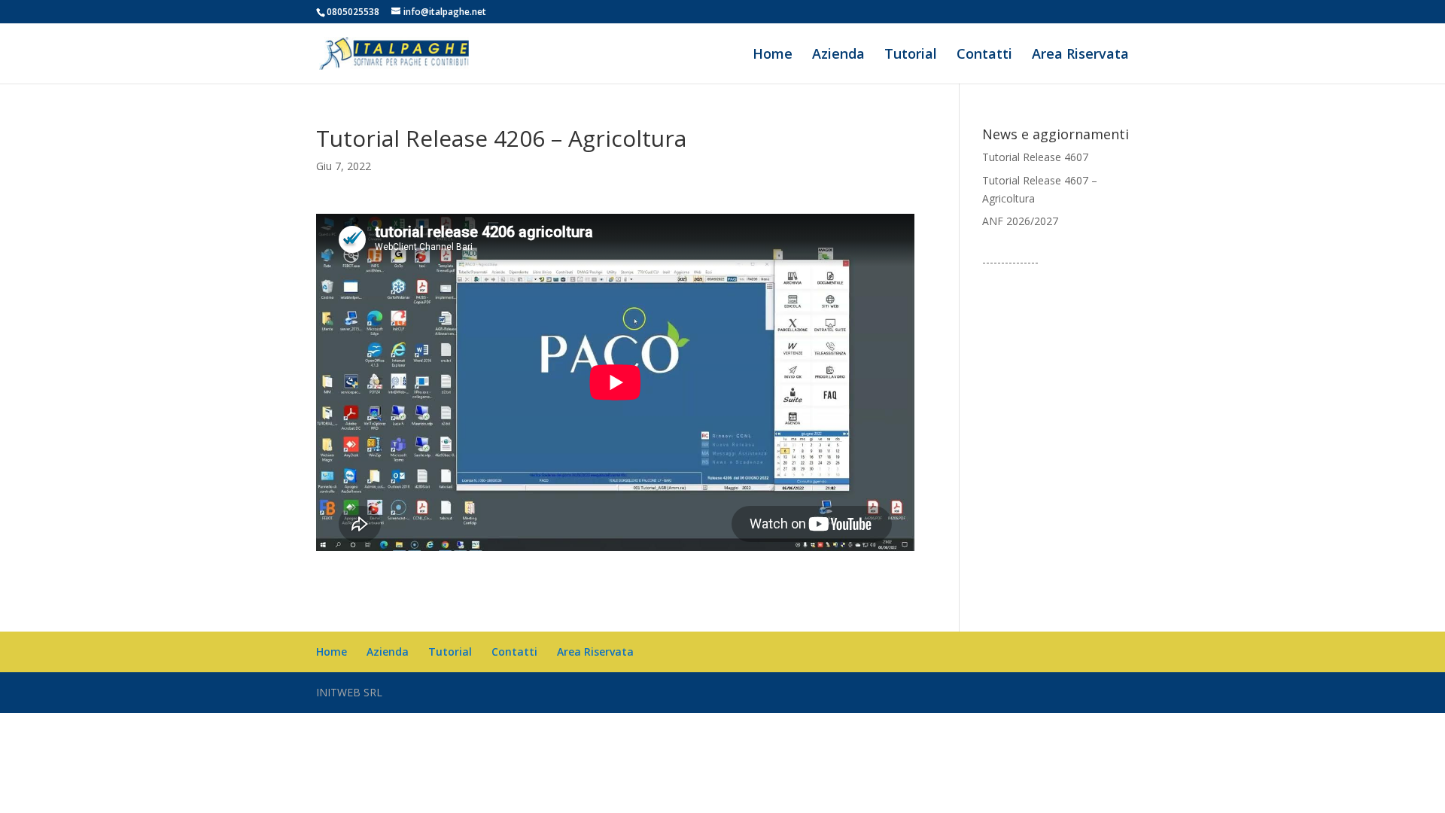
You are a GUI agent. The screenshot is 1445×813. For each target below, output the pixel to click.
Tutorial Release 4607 (1035, 157)
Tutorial (910, 55)
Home (772, 55)
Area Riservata (1080, 55)
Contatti (984, 55)
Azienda (838, 55)
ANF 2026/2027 (1020, 221)
